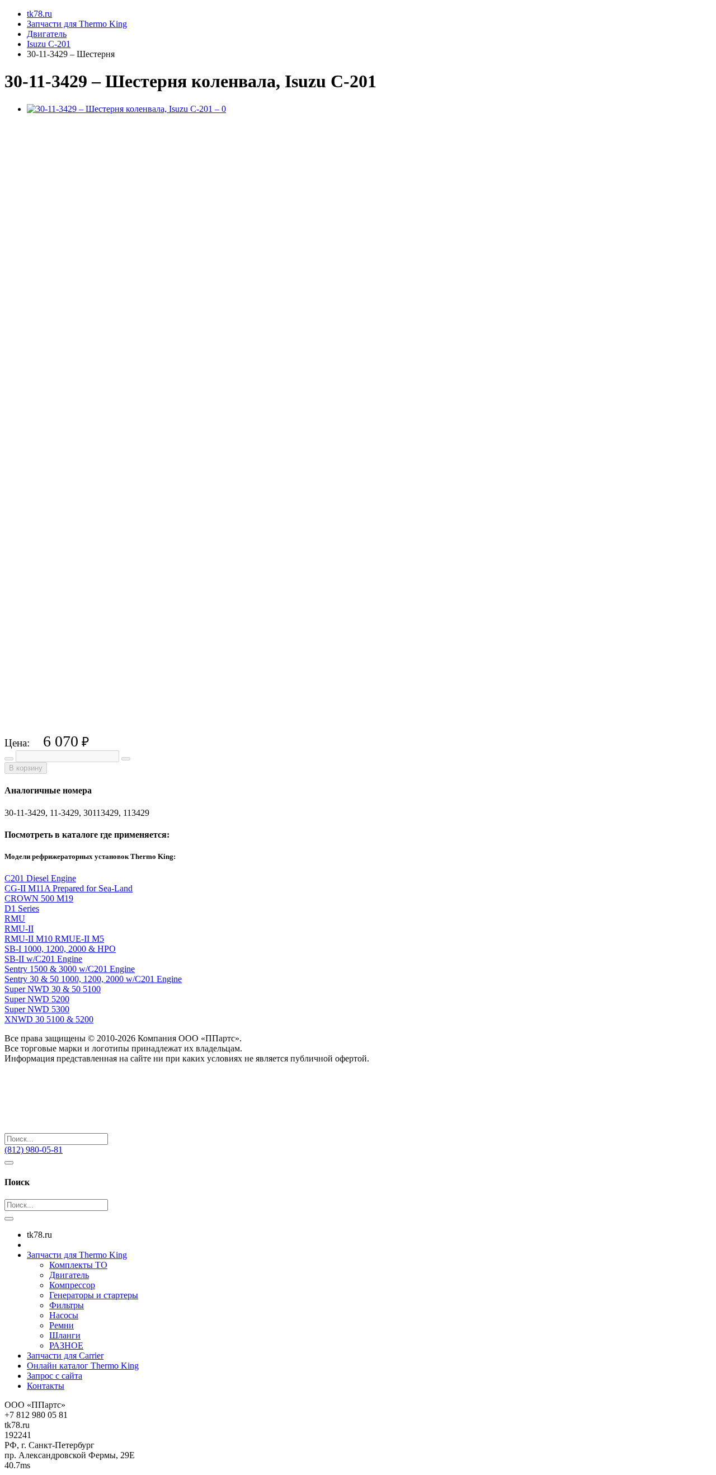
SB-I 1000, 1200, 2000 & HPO (60, 948)
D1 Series (21, 908)
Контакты (45, 1386)
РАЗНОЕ (66, 1345)
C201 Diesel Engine (40, 878)
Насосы (63, 1315)
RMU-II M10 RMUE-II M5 (54, 938)
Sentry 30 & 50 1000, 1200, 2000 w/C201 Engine (93, 979)
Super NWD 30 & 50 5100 (52, 989)
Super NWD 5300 (36, 1009)
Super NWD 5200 (36, 999)
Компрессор (72, 1285)
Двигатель (69, 1275)
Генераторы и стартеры (93, 1295)
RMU (14, 918)
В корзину (26, 768)
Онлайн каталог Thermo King (83, 1365)
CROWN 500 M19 (38, 898)
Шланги (65, 1335)
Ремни (61, 1325)
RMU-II (19, 928)
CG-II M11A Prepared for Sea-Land (68, 888)
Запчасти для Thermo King (77, 1255)
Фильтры (66, 1305)
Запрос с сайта (54, 1375)
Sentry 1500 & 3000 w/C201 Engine (69, 969)
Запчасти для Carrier (65, 1355)
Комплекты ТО (78, 1265)
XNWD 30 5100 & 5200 (48, 1019)
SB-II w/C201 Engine (43, 959)
